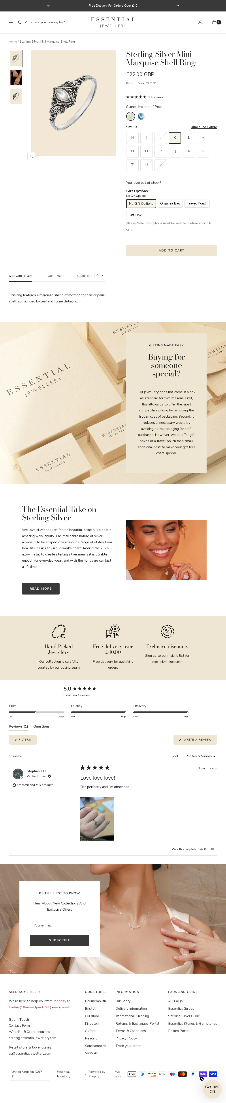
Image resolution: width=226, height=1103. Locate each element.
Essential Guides (181, 1008)
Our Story (122, 1001)
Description (20, 276)
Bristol (90, 1008)
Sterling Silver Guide (184, 1016)
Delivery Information (131, 1008)
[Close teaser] (202, 1079)
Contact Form (19, 1025)
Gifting (54, 276)
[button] (144, 97)
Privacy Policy (126, 1038)
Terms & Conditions (130, 1030)
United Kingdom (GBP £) (27, 1074)
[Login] (200, 22)
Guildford (92, 1016)
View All (92, 1053)
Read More (41, 589)
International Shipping (132, 1016)
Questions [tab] (41, 727)
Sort (175, 756)
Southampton (95, 1045)
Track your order (128, 1045)
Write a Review (200, 741)
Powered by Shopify (97, 1074)
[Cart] (215, 22)
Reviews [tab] (18, 727)
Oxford (90, 1030)
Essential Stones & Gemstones (192, 1023)
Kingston (92, 1023)
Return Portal (179, 1030)
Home (13, 41)
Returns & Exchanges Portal (137, 1023)
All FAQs (175, 1001)
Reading (91, 1038)
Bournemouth (95, 1001)
